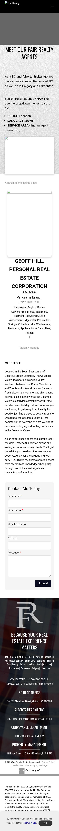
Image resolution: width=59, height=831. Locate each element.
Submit (43, 583)
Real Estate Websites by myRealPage (30, 765)
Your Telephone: (17, 524)
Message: (14, 552)
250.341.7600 (32, 302)
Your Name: (15, 510)
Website (34, 347)
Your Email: (14, 496)
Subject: (12, 538)
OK (45, 823)
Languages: (20, 307)
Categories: (18, 312)
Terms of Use (30, 823)
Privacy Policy (48, 762)
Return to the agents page (22, 182)
